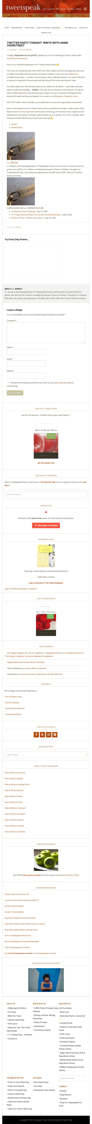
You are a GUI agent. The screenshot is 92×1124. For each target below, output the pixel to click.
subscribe (62, 382)
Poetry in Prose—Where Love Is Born (27, 218)
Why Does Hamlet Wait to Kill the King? (21, 930)
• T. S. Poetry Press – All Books (19, 1034)
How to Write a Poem (70, 875)
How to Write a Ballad (14, 778)
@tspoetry (73, 74)
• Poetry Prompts (40, 1022)
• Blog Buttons (65, 1094)
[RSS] (42, 734)
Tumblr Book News (13, 714)
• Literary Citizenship (15, 1020)
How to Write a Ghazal (14, 790)
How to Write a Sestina (14, 820)
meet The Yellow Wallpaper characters (21, 588)
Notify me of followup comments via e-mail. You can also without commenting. (40, 384)
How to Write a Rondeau (15, 814)
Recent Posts (16, 127)
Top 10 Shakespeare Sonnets (17, 947)
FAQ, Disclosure (54, 1120)
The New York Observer (15, 708)
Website (10, 371)
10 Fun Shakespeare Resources (18, 935)
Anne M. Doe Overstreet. (17, 58)
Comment (11, 320)
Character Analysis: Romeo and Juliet (20, 918)
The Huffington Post (13, 696)
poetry (18, 227)
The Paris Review (12, 702)
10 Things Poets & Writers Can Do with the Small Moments (36, 214)
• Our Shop (37, 1086)
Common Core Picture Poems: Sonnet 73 (22, 900)
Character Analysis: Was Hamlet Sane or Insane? (25, 924)
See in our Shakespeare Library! (30, 953)
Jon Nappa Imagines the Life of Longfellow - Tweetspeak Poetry (34, 653)
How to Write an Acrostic (15, 772)
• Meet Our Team (14, 1016)
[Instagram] (48, 734)
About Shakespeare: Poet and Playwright (22, 941)
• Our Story (11, 1012)
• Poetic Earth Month (15, 1086)
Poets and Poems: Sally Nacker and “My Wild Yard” (42, 674)
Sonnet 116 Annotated (14, 912)
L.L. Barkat (12, 162)
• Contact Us (12, 1038)
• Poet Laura (12, 1023)
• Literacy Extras (65, 1023)
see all (39, 207)
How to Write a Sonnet (14, 826)
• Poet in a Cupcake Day (17, 1090)
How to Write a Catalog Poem (17, 784)
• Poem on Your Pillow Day (18, 1082)
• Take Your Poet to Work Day (19, 1109)
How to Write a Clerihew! (34, 662)
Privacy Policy (67, 1120)
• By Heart (63, 1098)
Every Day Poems (28, 111)
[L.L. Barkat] (21, 159)
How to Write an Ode (13, 802)
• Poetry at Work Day (15, 1094)
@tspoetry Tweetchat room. (66, 96)
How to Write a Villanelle (15, 831)
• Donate (62, 1091)
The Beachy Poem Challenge (23, 211)
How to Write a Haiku (14, 796)
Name (10, 347)
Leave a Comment (25, 50)
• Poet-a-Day (64, 1034)
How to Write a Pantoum (15, 808)
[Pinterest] (54, 734)
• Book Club (64, 1012)
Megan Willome (13, 662)
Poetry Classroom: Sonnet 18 (17, 894)
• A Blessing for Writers (16, 1008)
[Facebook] (36, 734)
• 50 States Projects (67, 1042)
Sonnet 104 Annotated (14, 906)
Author (14, 124)
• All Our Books (65, 1008)
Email (10, 359)
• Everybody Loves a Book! (44, 1090)
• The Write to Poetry (42, 1030)
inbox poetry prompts (31, 875)
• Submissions (39, 1026)
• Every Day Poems (40, 1082)
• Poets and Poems (67, 1038)
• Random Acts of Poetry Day (19, 1098)
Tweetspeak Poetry (46, 12)
